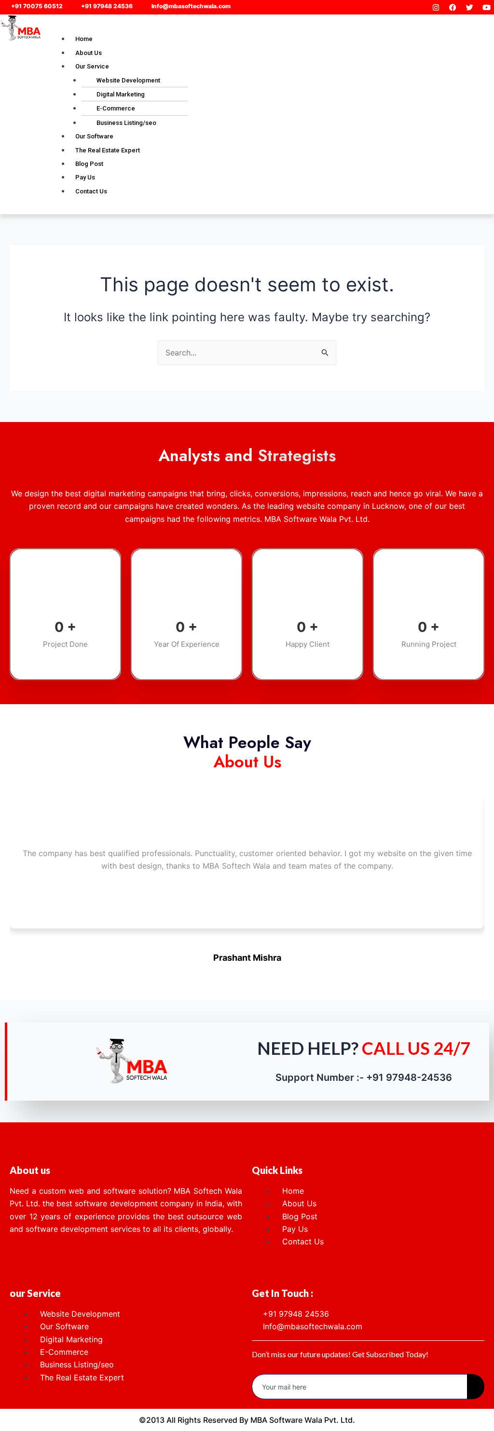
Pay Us (85, 177)
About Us (88, 52)
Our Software (94, 136)
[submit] (475, 1386)
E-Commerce (115, 108)
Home (84, 38)
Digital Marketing (120, 94)
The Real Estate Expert (107, 150)
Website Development (128, 80)
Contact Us (91, 191)
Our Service (92, 66)
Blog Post (89, 163)
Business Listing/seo (126, 122)
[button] (268, 25)
